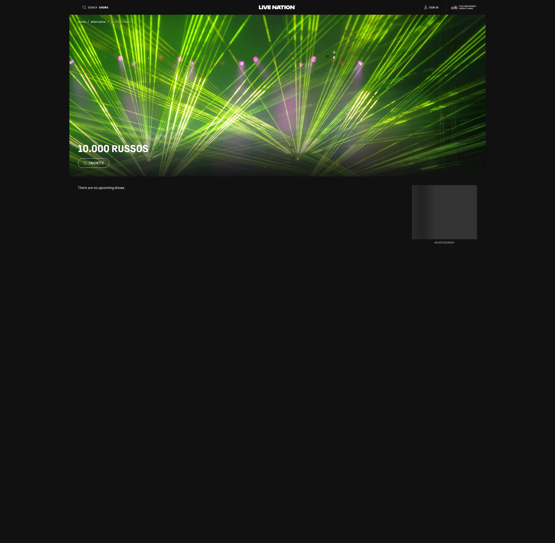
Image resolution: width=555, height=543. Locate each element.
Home (82, 22)
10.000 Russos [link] (121, 22)
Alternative (98, 22)
